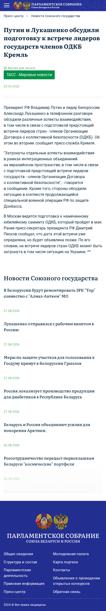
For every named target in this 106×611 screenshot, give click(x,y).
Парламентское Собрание (53, 537)
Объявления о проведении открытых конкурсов (76, 581)
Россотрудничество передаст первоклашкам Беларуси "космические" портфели (49, 461)
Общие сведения (18, 554)
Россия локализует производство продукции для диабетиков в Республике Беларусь (49, 394)
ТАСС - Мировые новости (29, 74)
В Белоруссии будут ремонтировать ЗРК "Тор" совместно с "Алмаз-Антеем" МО (49, 293)
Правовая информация (24, 583)
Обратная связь (66, 592)
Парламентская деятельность (17, 573)
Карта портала (65, 562)
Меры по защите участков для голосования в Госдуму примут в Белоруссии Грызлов (49, 360)
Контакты (61, 570)
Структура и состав (20, 562)
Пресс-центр (13, 16)
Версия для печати (21, 68)
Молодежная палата (71, 554)
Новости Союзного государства (55, 16)
